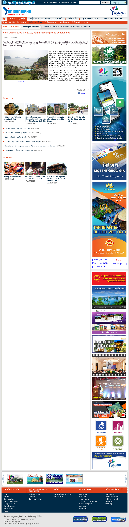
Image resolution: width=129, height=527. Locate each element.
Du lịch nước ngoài (111, 499)
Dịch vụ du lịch (22, 22)
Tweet (82, 93)
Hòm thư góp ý (55, 2)
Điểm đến (72, 19)
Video (86, 22)
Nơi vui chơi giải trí (85, 504)
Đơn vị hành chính (35, 499)
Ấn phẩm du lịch (64, 22)
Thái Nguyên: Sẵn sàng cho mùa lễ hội (19, 150)
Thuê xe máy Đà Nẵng (101, 263)
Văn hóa (87, 27)
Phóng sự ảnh (77, 22)
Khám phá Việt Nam (36, 22)
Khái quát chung (34, 494)
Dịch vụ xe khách (100, 260)
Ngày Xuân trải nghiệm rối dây (16, 137)
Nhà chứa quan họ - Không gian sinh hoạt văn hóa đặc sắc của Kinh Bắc (35, 119)
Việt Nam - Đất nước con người (46, 19)
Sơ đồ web (72, 2)
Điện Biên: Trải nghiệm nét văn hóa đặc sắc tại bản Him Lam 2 (56, 178)
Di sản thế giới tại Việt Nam (63, 494)
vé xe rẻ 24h (100, 267)
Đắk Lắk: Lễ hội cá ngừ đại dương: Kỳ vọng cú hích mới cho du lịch (30, 146)
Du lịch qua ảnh (76, 27)
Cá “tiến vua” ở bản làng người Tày (17, 133)
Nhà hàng (82, 497)
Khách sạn (83, 494)
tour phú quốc (118, 264)
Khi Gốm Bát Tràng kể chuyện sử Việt (12, 118)
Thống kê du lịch (51, 22)
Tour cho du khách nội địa (88, 501)
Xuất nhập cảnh (110, 494)
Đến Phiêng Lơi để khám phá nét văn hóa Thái (35, 177)
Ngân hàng (83, 509)
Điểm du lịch (58, 497)
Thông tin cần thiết (113, 19)
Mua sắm (82, 506)
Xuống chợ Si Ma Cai (12, 177)
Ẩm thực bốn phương (61, 27)
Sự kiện (12, 22)
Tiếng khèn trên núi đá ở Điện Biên (17, 128)
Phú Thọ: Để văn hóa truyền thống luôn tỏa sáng (76, 119)
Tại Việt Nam (109, 501)
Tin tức (4, 22)
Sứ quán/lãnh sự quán (112, 497)
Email (46, 2)
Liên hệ (64, 2)
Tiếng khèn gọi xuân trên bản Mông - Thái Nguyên (23, 141)
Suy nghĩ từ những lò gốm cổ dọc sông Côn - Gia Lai (56, 119)
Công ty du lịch (84, 499)
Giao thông (108, 504)
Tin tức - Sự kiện (16, 19)
